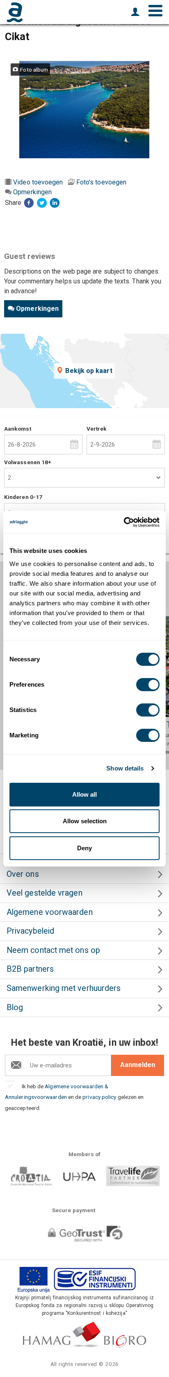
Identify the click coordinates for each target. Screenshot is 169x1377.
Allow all (84, 794)
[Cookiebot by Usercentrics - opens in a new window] (124, 522)
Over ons (23, 874)
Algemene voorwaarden (50, 912)
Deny (84, 848)
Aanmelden (137, 1065)
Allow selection (85, 821)
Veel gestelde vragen (44, 893)
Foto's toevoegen (101, 182)
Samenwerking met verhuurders (64, 988)
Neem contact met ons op (53, 950)
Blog (15, 1007)
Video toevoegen (38, 182)
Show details (125, 768)
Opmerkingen (32, 192)
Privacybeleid (30, 931)
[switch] (148, 684)
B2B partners (30, 969)
